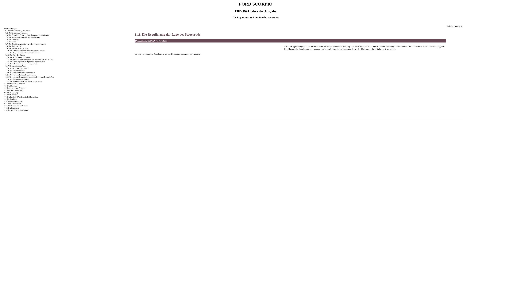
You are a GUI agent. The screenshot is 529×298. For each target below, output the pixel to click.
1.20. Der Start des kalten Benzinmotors (20, 73)
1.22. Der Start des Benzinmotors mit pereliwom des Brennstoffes (29, 77)
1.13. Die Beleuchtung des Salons (17, 57)
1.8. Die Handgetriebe (13, 46)
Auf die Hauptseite (454, 26)
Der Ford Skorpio (10, 28)
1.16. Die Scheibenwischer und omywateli (21, 64)
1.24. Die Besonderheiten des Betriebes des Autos (23, 81)
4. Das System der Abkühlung (16, 88)
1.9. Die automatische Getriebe (16, 48)
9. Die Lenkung (11, 99)
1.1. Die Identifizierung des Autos (17, 31)
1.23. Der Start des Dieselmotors (17, 79)
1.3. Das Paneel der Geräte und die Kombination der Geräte (27, 35)
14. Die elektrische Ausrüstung (17, 110)
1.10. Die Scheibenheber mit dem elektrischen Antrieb (25, 51)
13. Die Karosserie (12, 108)
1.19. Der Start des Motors (15, 70)
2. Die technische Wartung (15, 84)
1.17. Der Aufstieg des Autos (15, 66)
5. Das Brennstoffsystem (14, 90)
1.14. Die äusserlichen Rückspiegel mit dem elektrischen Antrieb (29, 59)
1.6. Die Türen (10, 42)
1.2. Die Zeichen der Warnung (16, 33)
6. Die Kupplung (12, 92)
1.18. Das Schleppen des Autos (16, 68)
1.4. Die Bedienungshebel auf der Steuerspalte (22, 37)
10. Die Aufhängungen (14, 101)
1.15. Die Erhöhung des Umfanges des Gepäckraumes (25, 62)
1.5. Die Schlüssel (12, 39)
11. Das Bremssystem (13, 104)
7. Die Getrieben (12, 95)
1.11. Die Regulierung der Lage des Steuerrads (22, 53)
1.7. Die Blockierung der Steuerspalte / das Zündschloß (25, 44)
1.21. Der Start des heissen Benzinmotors (20, 75)
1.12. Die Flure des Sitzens (15, 55)
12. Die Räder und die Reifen (16, 106)
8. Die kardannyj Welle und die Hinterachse (22, 97)
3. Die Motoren (11, 86)
